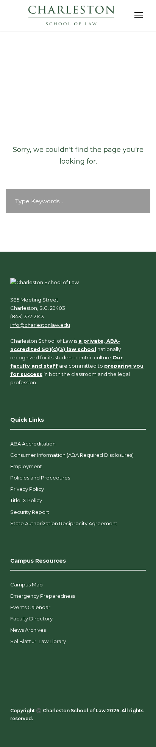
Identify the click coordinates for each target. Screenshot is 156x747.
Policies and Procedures (40, 478)
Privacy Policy (27, 489)
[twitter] (39, 728)
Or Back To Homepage (78, 222)
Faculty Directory (31, 619)
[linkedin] (26, 728)
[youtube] (53, 728)
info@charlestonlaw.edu (40, 325)
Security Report (29, 512)
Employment (26, 466)
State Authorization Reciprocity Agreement (63, 523)
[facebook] (13, 728)
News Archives (28, 630)
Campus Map (26, 585)
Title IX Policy (26, 500)
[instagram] (66, 728)
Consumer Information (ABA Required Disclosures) (72, 455)
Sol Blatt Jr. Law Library (38, 641)
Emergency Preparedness (42, 596)
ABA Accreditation (33, 444)
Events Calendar (30, 607)
